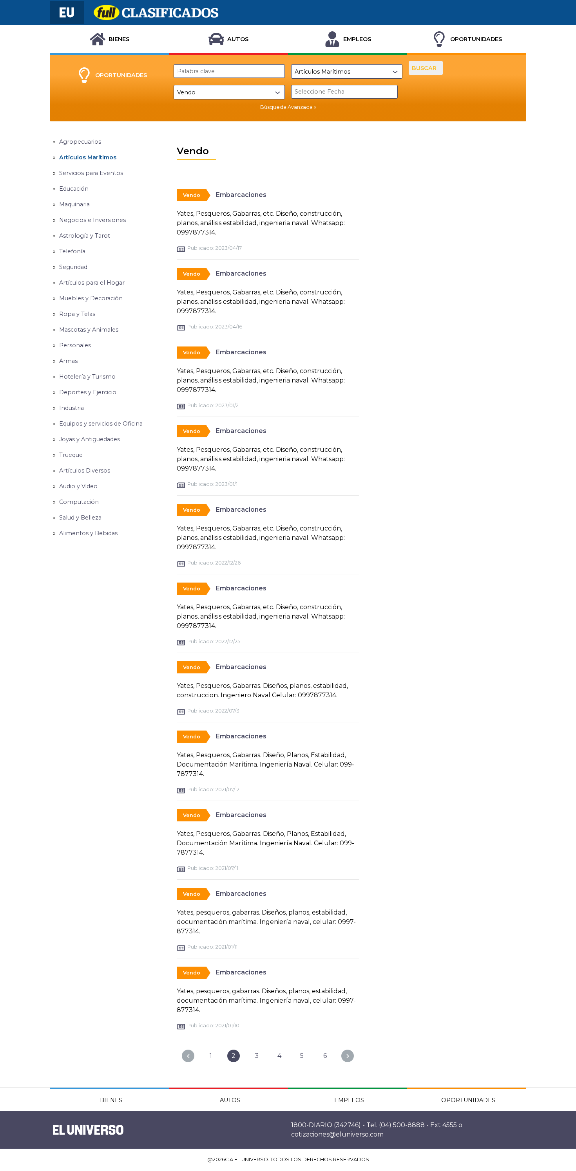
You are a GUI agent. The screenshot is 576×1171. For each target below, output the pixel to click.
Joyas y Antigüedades (89, 439)
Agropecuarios (80, 141)
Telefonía (72, 251)
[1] (188, 1056)
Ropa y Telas (77, 314)
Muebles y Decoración (91, 298)
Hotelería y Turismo (87, 376)
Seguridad (73, 267)
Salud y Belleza (80, 517)
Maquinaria (74, 204)
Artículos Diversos (84, 470)
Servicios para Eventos (91, 173)
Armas (68, 360)
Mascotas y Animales (88, 329)
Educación (74, 188)
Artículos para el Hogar (92, 282)
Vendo (191, 195)
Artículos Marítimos (87, 157)
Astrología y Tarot (84, 235)
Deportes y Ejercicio (87, 392)
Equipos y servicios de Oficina (101, 423)
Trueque (71, 454)
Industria (71, 407)
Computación (79, 501)
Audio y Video (78, 486)
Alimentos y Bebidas (88, 533)
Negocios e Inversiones (92, 220)
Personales (75, 345)
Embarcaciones (241, 194)
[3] (347, 1056)
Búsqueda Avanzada (286, 107)
